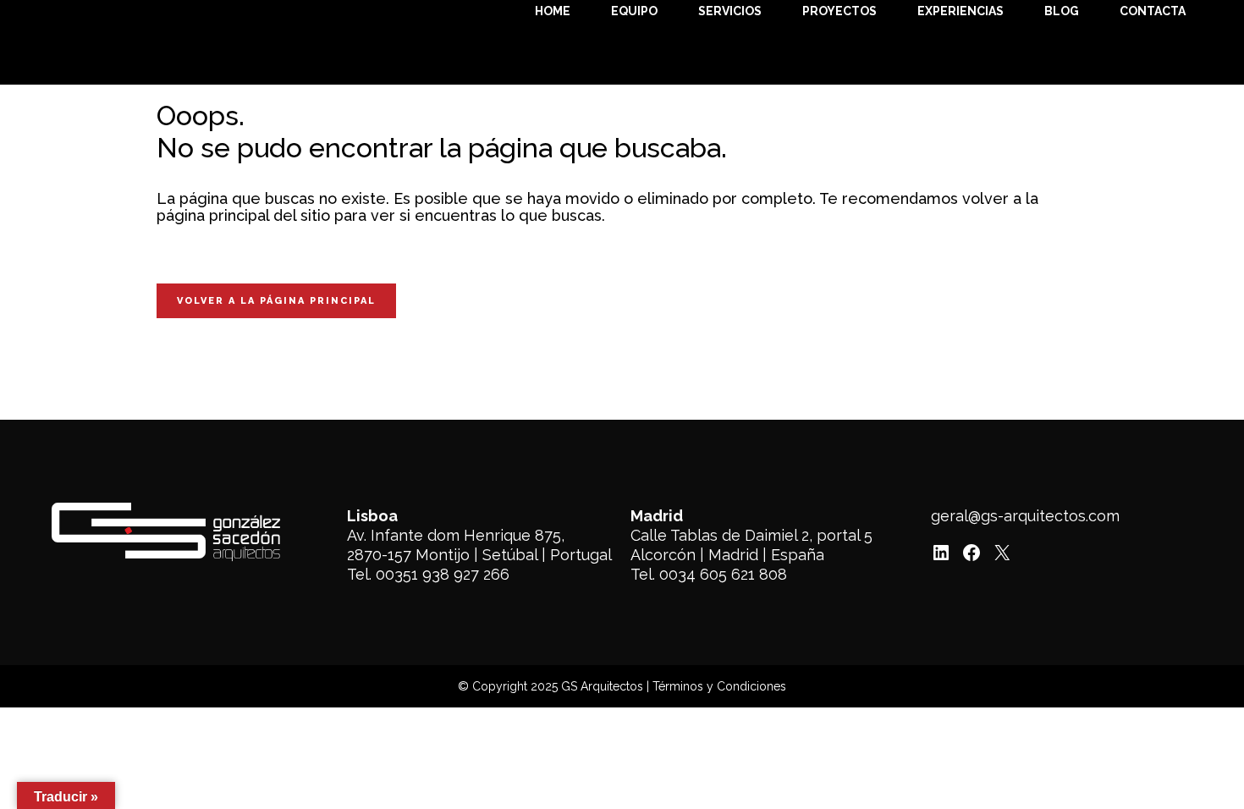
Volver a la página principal (276, 300)
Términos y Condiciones (719, 686)
